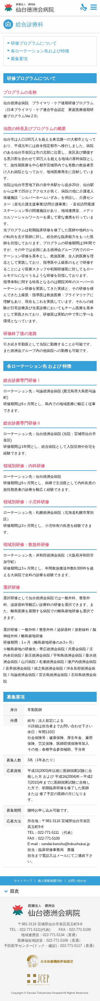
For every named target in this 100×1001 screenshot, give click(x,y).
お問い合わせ (77, 880)
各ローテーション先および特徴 (40, 51)
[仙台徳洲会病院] (29, 8)
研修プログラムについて (34, 43)
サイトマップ (23, 880)
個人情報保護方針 (50, 880)
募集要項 (19, 58)
